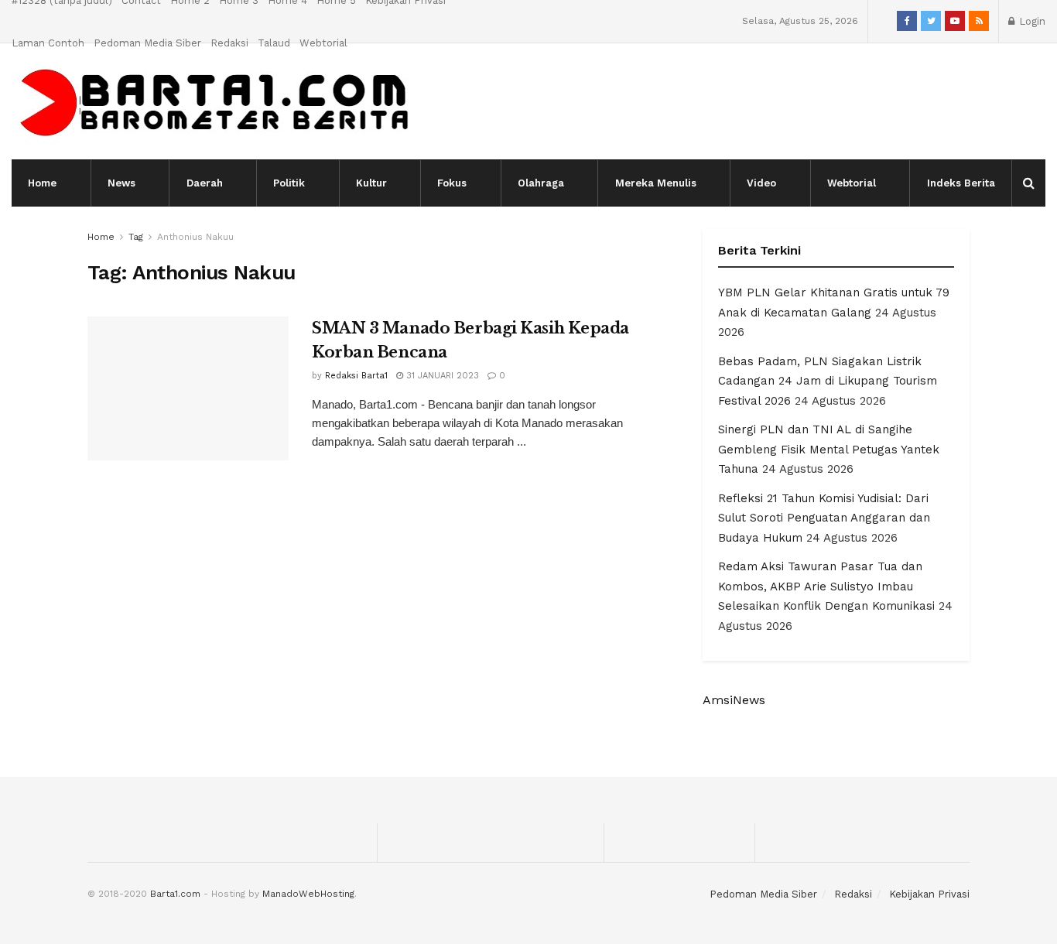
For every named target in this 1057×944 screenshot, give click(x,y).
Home (42, 183)
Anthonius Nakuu (195, 236)
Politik (289, 183)
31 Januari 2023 (441, 376)
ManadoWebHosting (308, 893)
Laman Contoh (48, 43)
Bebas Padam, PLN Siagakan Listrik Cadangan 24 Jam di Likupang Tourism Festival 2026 (827, 381)
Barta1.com (175, 893)
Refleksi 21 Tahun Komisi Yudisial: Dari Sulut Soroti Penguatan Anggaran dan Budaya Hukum (824, 518)
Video (761, 183)
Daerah (204, 183)
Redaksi (229, 43)
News (121, 183)
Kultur (371, 183)
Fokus (452, 183)
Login (1030, 21)
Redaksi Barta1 (356, 376)
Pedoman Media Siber (147, 43)
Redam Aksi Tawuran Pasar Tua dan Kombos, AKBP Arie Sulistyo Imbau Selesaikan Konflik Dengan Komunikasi (826, 586)
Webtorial (323, 43)
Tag (135, 236)
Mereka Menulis (655, 183)
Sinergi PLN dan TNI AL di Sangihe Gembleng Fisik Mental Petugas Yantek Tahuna (828, 449)
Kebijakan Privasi (929, 894)
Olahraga (541, 183)
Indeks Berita (961, 183)
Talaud (274, 43)
